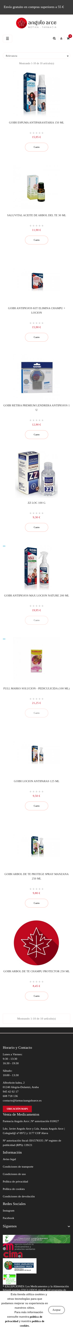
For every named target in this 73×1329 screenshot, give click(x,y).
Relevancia (38, 56)
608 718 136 (10, 1096)
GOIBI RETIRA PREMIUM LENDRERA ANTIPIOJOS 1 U (36, 407)
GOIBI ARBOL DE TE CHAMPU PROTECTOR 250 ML (36, 971)
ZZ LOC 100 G (36, 502)
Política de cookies (14, 1188)
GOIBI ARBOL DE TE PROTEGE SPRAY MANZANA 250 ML (36, 876)
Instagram (8, 1210)
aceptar (56, 1310)
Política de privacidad (15, 1181)
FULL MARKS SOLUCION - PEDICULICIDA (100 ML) (36, 688)
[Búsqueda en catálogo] (55, 38)
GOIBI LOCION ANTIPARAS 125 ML (36, 781)
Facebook (8, 1218)
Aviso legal (9, 1159)
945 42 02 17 (11, 1091)
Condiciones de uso (14, 1174)
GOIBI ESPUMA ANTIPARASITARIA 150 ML (36, 122)
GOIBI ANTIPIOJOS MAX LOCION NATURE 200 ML (36, 595)
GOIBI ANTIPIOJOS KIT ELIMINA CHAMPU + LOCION (36, 310)
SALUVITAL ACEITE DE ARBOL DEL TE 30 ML (36, 215)
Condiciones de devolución (19, 1196)
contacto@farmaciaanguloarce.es (22, 1100)
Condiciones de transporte (18, 1166)
